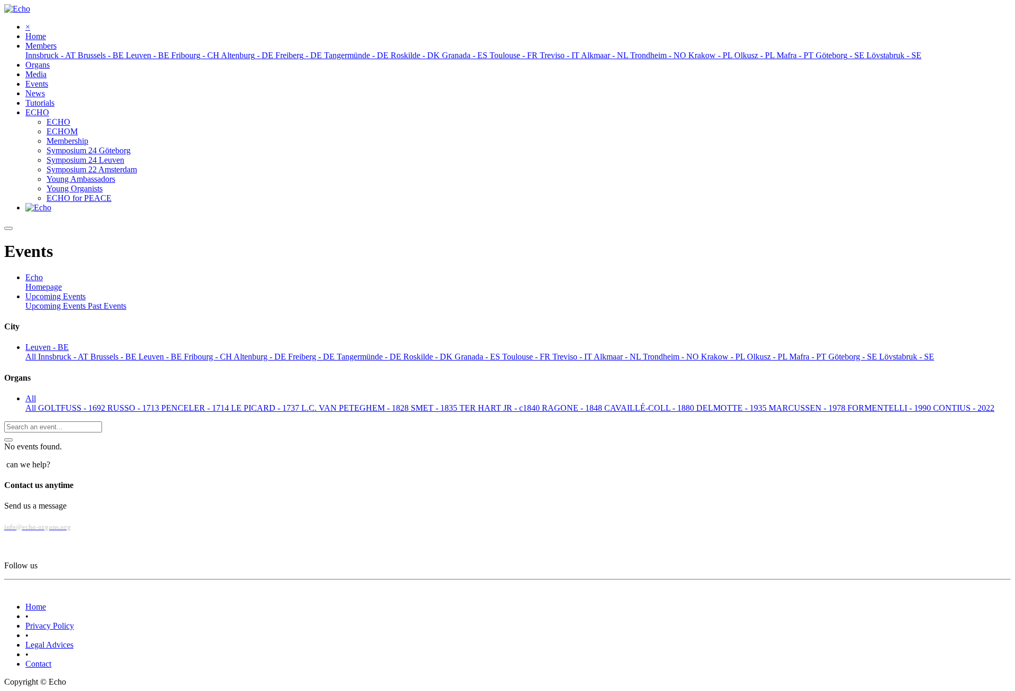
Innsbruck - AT (64, 356)
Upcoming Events (56, 305)
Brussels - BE (114, 356)
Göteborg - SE (853, 356)
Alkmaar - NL (618, 356)
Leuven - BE (161, 356)
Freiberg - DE (312, 356)
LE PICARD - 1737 (266, 407)
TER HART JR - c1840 (500, 407)
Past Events (107, 305)
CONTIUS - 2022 (963, 407)
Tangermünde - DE (370, 356)
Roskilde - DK (429, 356)
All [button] (30, 398)
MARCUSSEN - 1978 (808, 407)
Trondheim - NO (672, 356)
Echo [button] (34, 277)
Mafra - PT (808, 356)
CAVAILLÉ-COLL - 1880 (650, 407)
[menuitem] (35, 36)
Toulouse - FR (527, 356)
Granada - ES (478, 356)
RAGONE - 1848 (573, 407)
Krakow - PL (724, 356)
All (31, 356)
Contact (38, 663)
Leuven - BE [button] (47, 347)
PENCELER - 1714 (196, 407)
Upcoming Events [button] (55, 296)
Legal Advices (49, 644)
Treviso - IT (573, 356)
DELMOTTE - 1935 (732, 407)
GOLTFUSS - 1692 (72, 407)
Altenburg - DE (261, 356)
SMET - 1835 (435, 407)
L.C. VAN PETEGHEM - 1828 (356, 407)
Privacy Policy (49, 625)
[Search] (8, 439)
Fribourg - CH (209, 356)
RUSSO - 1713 (134, 407)
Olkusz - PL (768, 356)
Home (35, 606)
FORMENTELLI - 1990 (890, 407)
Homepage (43, 286)
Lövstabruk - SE (906, 356)
